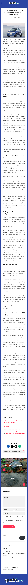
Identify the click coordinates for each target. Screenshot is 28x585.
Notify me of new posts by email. (12, 523)
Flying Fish (5, 548)
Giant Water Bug (7, 551)
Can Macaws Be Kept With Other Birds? (12, 550)
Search (4, 535)
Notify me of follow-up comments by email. (14, 520)
